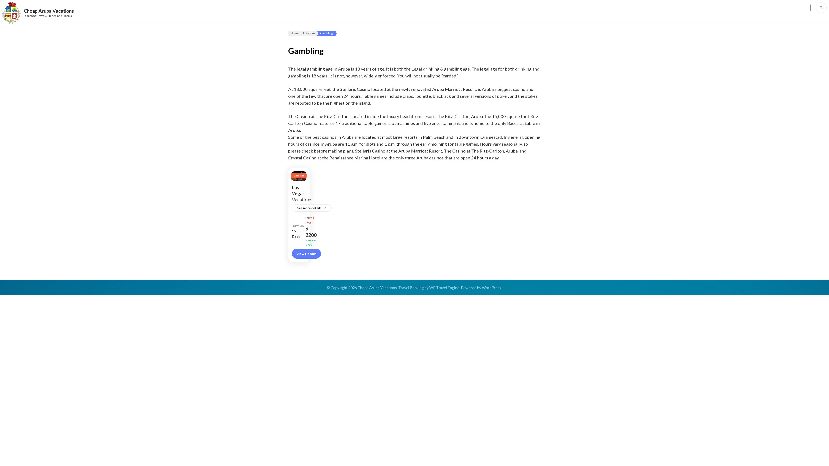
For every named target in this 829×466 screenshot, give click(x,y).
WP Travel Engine (444, 287)
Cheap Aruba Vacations (49, 11)
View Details (306, 254)
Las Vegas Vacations (302, 193)
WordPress (491, 287)
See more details (309, 208)
